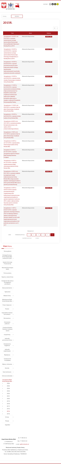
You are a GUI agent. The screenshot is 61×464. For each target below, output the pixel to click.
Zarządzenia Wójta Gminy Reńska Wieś (7, 380)
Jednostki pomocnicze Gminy (7, 339)
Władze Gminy (7, 295)
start (9, 234)
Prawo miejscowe (7, 305)
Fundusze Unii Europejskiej (7, 359)
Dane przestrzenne (7, 288)
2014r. (8, 413)
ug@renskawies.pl (24, 444)
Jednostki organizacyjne (7, 350)
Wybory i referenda (7, 364)
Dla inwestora (7, 318)
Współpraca (7, 355)
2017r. (8, 406)
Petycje (7, 421)
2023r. (8, 391)
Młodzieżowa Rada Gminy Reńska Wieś (7, 300)
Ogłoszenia (7, 291)
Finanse (7, 309)
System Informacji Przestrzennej (7, 263)
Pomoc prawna (7, 273)
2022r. (8, 393)
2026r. (8, 383)
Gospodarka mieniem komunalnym (7, 313)
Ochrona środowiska (7, 376)
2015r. (8, 411)
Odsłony (49, 33)
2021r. (8, 396)
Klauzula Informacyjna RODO (7, 268)
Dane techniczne (7, 372)
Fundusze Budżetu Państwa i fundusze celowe (7, 329)
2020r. (8, 398)
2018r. (8, 403)
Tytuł (12, 33)
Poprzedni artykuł (20, 234)
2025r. (8, 386)
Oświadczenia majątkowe (7, 344)
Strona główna (7, 251)
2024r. (8, 388)
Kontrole (7, 368)
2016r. (8, 408)
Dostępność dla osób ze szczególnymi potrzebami (7, 282)
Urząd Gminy (7, 334)
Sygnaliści (7, 424)
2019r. (8, 401)
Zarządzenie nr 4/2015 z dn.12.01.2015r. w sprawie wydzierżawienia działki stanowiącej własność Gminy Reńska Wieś (11, 164)
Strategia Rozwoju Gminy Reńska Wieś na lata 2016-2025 (7, 256)
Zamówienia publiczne (7, 322)
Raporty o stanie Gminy (7, 277)
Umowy (7, 417)
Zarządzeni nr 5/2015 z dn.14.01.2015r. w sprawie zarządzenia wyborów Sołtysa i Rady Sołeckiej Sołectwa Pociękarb (11, 153)
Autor (30, 33)
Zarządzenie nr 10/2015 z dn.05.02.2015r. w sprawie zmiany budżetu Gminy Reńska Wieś (12, 116)
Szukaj (17, 16)
